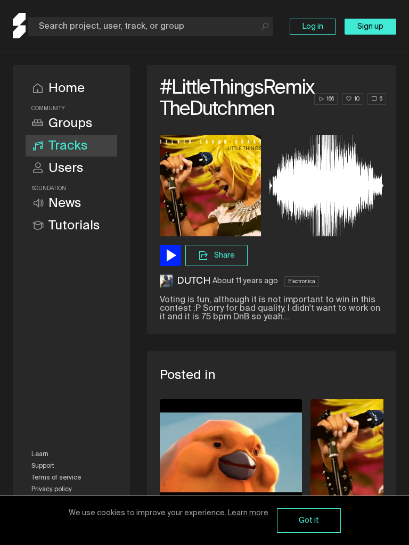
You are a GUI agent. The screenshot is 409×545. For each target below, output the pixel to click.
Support (42, 466)
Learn (39, 454)
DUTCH (193, 281)
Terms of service (56, 478)
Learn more (248, 513)
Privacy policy (51, 489)
